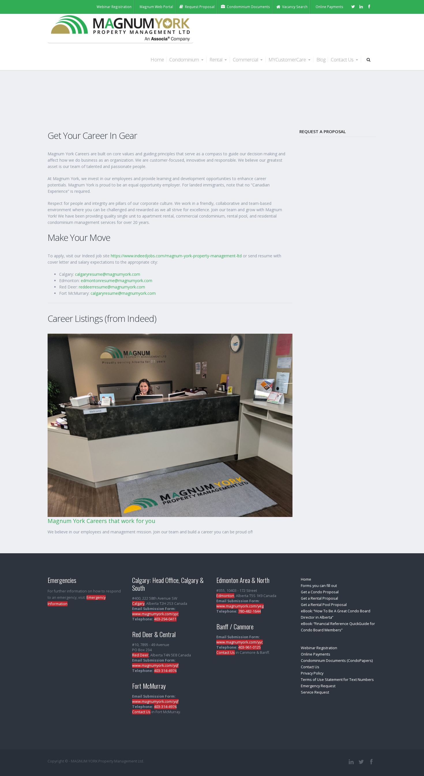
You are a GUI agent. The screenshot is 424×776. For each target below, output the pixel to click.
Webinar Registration (319, 647)
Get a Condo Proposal (320, 592)
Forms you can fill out (319, 585)
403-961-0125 (249, 647)
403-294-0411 (165, 619)
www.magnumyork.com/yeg (240, 606)
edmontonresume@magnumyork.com (116, 280)
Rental (216, 59)
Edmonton (225, 595)
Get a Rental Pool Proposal (324, 604)
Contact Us (343, 59)
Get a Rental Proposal (319, 598)
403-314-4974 (165, 670)
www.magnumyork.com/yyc (155, 613)
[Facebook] (369, 6)
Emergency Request (318, 686)
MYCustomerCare (288, 59)
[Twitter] (353, 6)
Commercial (246, 59)
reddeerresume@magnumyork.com (112, 287)
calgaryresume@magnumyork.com (107, 274)
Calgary (138, 603)
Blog (321, 59)
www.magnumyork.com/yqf (155, 665)
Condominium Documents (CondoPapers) (337, 660)
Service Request (315, 692)
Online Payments (315, 654)
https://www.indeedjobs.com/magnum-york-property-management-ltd (176, 255)
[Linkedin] (361, 6)
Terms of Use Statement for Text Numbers (337, 679)
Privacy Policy (312, 673)
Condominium (184, 59)
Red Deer (140, 655)
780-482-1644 (249, 611)
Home (157, 59)
